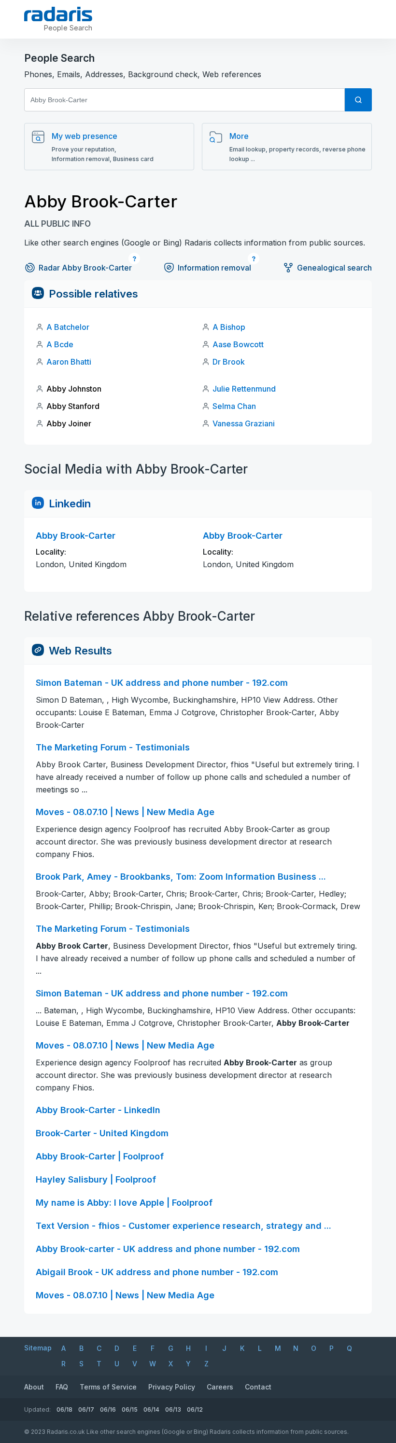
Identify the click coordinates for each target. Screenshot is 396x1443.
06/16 (108, 1409)
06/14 (151, 1409)
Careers (220, 1387)
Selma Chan (234, 406)
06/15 (130, 1409)
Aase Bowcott (238, 344)
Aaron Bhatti (68, 362)
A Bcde (59, 344)
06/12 (195, 1409)
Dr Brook (228, 362)
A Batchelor (67, 327)
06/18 (64, 1409)
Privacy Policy (171, 1387)
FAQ (62, 1387)
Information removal (214, 267)
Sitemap (38, 1348)
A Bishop (228, 327)
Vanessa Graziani (243, 423)
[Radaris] (58, 14)
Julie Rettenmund (244, 389)
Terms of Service (108, 1387)
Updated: (37, 1409)
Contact (258, 1387)
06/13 (173, 1409)
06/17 (86, 1409)
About (34, 1387)
